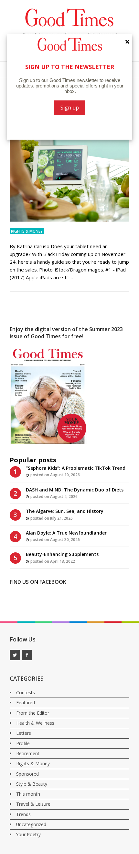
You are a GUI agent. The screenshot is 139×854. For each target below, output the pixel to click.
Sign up (69, 107)
